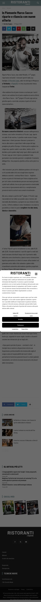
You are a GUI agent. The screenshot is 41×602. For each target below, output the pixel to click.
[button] (36, 274)
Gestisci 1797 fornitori (15, 314)
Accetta (20, 319)
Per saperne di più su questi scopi (31, 314)
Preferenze (20, 325)
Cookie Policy (15, 329)
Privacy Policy (25, 329)
